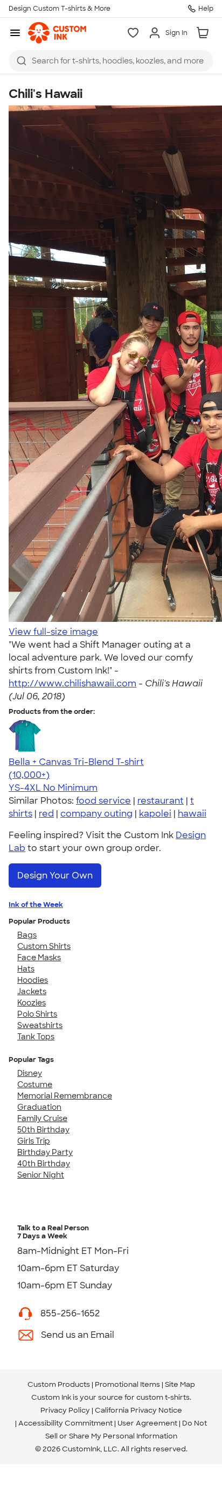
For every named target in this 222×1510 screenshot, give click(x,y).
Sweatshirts (40, 1025)
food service (103, 800)
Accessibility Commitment (65, 1423)
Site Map (180, 1384)
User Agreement (147, 1423)
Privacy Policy (65, 1410)
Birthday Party (45, 1152)
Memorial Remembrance (64, 1096)
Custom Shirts (44, 946)
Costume (34, 1084)
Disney (29, 1073)
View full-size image (53, 631)
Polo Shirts (37, 1014)
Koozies (31, 1003)
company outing (96, 813)
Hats (25, 969)
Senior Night (40, 1175)
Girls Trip (33, 1141)
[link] (57, 33)
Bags (27, 935)
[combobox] (111, 61)
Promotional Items (127, 1384)
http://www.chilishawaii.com (72, 683)
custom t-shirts (163, 1397)
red (46, 813)
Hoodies (32, 980)
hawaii (192, 813)
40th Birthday (43, 1163)
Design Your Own (55, 875)
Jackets (31, 991)
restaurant (160, 800)
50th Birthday (43, 1130)
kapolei (155, 813)
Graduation (39, 1107)
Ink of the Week (36, 904)
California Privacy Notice (138, 1410)
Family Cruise (42, 1118)
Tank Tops (35, 1036)
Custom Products (58, 1384)
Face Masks (39, 957)
